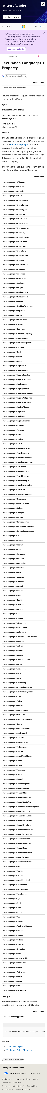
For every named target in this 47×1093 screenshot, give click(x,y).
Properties (12, 56)
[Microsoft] (23, 26)
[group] (23, 1026)
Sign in (42, 26)
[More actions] (43, 56)
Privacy (16, 1083)
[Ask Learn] (39, 56)
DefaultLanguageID (19, 144)
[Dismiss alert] (43, 4)
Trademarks (6, 1089)
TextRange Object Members (19, 1050)
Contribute (6, 1083)
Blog (34, 1079)
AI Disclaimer (7, 1079)
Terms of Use (32, 1086)
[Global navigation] (2, 26)
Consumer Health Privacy (12, 1086)
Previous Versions (23, 1079)
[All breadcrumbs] (4, 56)
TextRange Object (15, 1046)
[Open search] (36, 26)
